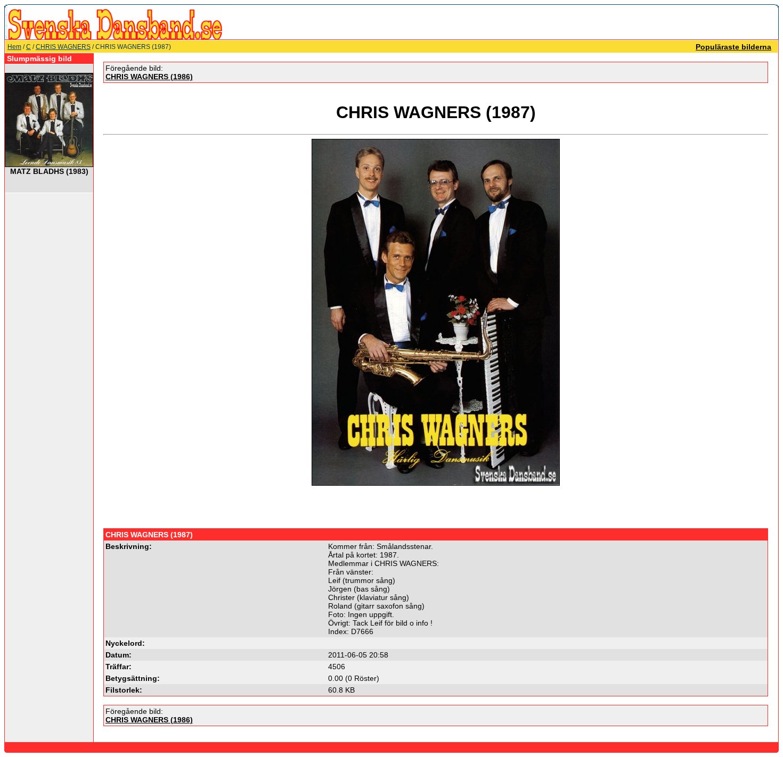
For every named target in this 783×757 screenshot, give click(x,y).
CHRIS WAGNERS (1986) (149, 76)
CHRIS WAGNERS (63, 47)
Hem (14, 47)
